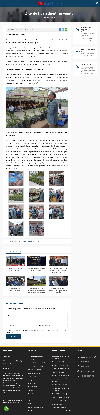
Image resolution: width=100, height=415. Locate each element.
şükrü (34, 241)
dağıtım (21, 241)
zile (38, 241)
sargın (30, 241)
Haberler (53, 17)
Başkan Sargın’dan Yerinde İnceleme (15, 269)
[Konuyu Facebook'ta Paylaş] (60, 29)
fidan (25, 241)
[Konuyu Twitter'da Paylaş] (63, 29)
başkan (16, 241)
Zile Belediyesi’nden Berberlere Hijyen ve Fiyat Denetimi (58, 290)
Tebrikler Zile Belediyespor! (15, 289)
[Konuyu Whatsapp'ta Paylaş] (66, 29)
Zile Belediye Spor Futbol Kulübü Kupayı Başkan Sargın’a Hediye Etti (58, 270)
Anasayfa (46, 17)
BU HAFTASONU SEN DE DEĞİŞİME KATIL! (36, 269)
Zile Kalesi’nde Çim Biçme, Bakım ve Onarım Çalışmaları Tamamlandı (36, 290)
